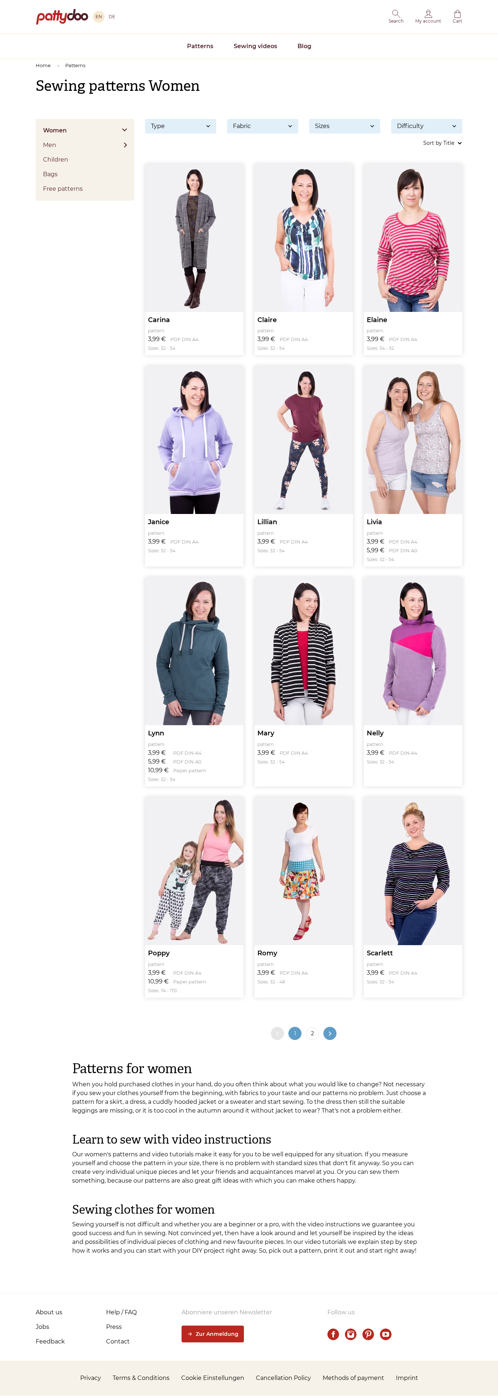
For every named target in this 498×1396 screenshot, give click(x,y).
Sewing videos (255, 46)
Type (158, 126)
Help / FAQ (121, 1312)
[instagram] (351, 1334)
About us (49, 1312)
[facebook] (333, 1334)
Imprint (407, 1377)
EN (99, 16)
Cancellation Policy (283, 1377)
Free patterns (63, 188)
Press (114, 1326)
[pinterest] (368, 1334)
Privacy (90, 1377)
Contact (118, 1341)
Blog (304, 46)
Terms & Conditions (141, 1377)
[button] (396, 16)
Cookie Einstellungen (212, 1377)
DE (112, 16)
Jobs (42, 1326)
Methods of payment (353, 1377)
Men (49, 145)
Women (55, 130)
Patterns (200, 46)
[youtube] (386, 1334)
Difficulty (410, 126)
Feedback (50, 1341)
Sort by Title (438, 143)
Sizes (322, 126)
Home (43, 65)
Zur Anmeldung (217, 1334)
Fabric (242, 126)
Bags (50, 174)
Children (55, 159)
